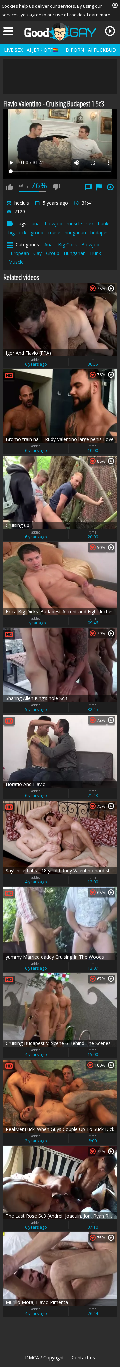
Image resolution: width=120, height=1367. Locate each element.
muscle (74, 223)
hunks (104, 223)
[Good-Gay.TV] (60, 31)
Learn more (98, 15)
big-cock (17, 232)
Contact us (83, 1357)
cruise (54, 232)
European (18, 253)
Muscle (16, 262)
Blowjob (90, 244)
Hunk (95, 253)
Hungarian (75, 253)
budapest (100, 232)
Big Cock (67, 244)
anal (36, 223)
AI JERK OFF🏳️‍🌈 (42, 50)
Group (52, 253)
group (37, 232)
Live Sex (13, 50)
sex (90, 223)
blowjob (53, 223)
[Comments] (88, 187)
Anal (49, 244)
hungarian (75, 232)
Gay (37, 253)
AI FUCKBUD (102, 50)
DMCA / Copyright (44, 1357)
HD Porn (73, 50)
